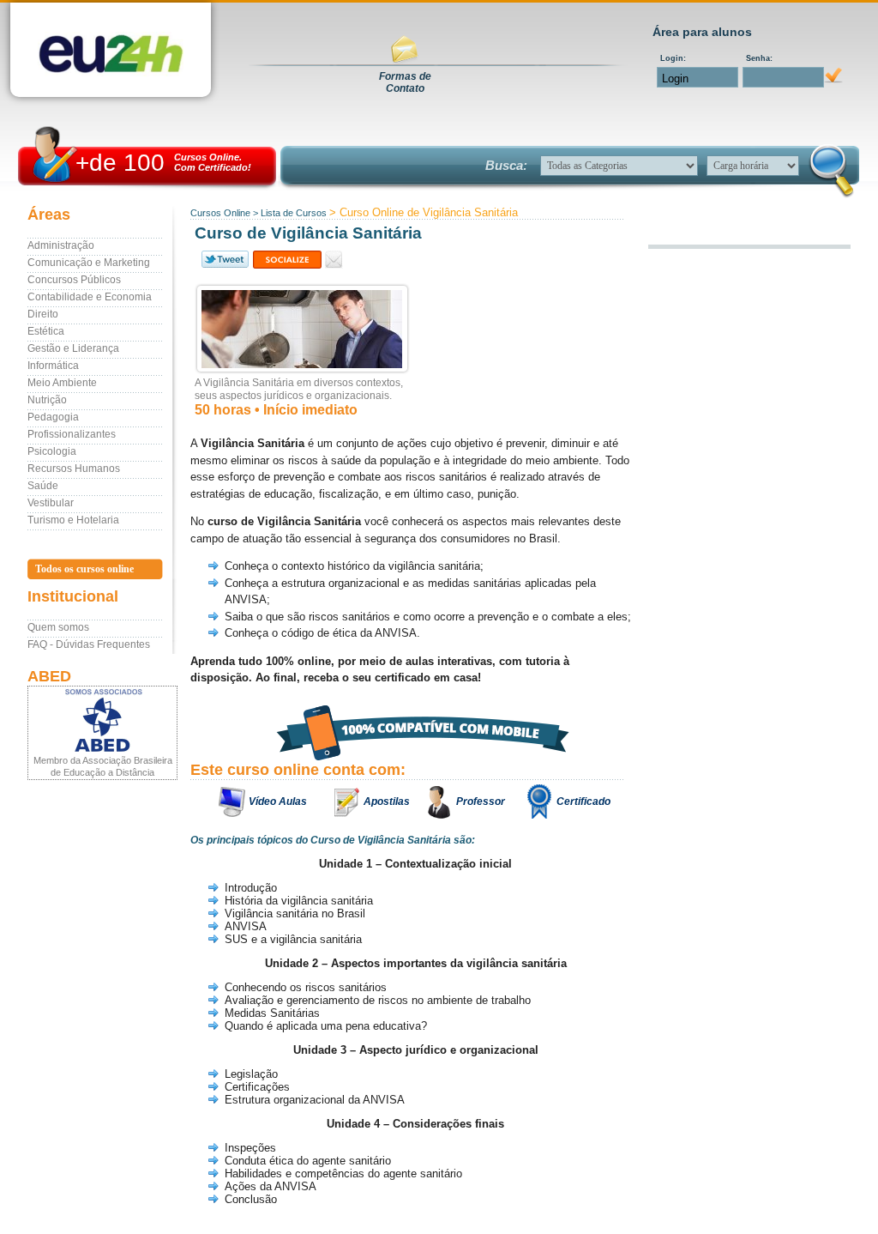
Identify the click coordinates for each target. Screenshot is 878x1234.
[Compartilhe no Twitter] (224, 259)
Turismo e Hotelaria (73, 520)
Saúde (42, 486)
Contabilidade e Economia (89, 297)
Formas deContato (405, 82)
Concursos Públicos (74, 280)
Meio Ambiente (62, 383)
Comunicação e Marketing (88, 263)
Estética (45, 331)
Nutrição (47, 400)
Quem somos (58, 627)
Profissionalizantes (71, 434)
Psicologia (51, 451)
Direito (42, 314)
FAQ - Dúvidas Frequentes (88, 644)
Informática (53, 366)
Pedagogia (53, 417)
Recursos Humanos (73, 469)
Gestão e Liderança (73, 348)
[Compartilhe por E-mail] (334, 260)
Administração (60, 245)
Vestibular (50, 503)
